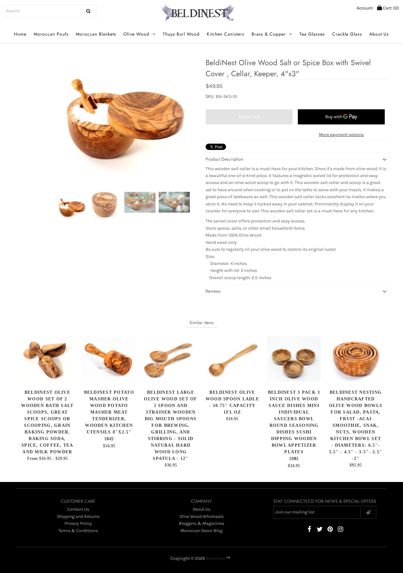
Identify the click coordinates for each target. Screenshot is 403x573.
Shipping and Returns (78, 516)
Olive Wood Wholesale (201, 516)
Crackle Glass (347, 34)
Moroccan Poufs (51, 34)
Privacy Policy (78, 523)
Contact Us (78, 509)
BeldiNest (215, 558)
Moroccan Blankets (96, 34)
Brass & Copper (269, 34)
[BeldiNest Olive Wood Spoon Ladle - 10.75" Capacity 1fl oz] (232, 359)
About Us (379, 34)
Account (365, 8)
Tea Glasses (312, 34)
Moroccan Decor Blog (201, 530)
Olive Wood (136, 34)
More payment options (341, 134)
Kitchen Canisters (225, 34)
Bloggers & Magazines (201, 523)
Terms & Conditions (78, 530)
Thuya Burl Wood (181, 34)
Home (20, 34)
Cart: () (390, 8)
